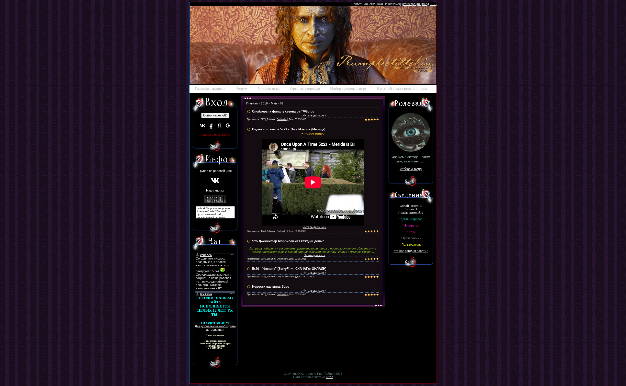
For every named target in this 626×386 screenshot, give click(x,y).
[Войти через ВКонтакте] (202, 125)
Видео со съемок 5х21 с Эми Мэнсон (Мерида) (288, 129)
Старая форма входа (215, 134)
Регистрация (412, 4)
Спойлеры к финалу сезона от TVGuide (283, 111)
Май (274, 103)
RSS (433, 4)
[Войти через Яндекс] (219, 125)
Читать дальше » (314, 115)
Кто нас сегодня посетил (411, 251)
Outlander (282, 119)
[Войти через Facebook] (211, 125)
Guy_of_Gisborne (285, 276)
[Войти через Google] (227, 125)
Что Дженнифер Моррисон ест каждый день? (288, 241)
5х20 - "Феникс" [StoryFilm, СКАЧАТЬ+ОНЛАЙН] (289, 269)
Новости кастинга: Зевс (270, 286)
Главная (252, 103)
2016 (264, 103)
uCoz (329, 377)
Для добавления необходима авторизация (215, 328)
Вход (425, 4)
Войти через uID (215, 115)
